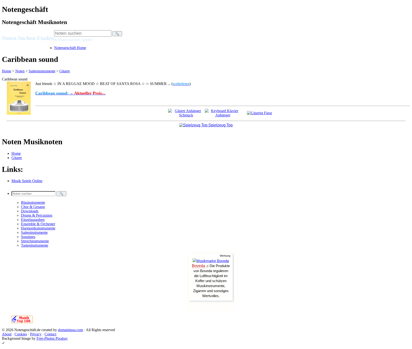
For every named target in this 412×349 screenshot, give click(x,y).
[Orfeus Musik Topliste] (21, 322)
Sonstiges (28, 237)
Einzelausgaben (33, 220)
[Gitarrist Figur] (259, 113)
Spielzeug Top (220, 125)
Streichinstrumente (35, 241)
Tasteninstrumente (34, 245)
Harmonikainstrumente (38, 228)
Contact (50, 334)
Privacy (35, 334)
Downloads (29, 211)
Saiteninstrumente (42, 71)
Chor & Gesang (33, 207)
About (6, 334)
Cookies (21, 334)
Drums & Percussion (36, 215)
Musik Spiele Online (26, 181)
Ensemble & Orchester (38, 224)
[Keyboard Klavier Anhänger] (223, 115)
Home (6, 71)
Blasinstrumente (33, 202)
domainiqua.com (70, 330)
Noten (20, 71)
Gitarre (64, 71)
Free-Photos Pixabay (52, 338)
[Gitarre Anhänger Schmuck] (186, 115)
